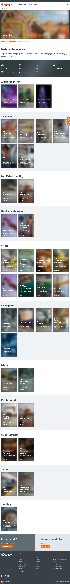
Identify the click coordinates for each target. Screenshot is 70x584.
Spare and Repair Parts (57, 570)
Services (30, 4)
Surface (8, 383)
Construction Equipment (57, 566)
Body (23, 135)
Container (6, 417)
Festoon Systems (21, 557)
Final (25, 160)
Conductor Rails (21, 556)
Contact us (45, 546)
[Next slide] (4, 41)
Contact (48, 1)
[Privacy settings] (2, 582)
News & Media (56, 1)
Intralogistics (38, 559)
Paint (41, 135)
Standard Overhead (9, 261)
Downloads (67, 1)
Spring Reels (20, 561)
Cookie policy (56, 581)
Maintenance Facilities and (24, 489)
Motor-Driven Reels (21, 563)
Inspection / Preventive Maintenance (59, 559)
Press (7, 133)
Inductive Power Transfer (22, 564)
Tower (59, 289)
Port (59, 68)
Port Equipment (38, 557)
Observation (43, 100)
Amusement (9, 100)
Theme (24, 100)
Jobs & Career (62, 1)
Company (35, 4)
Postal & (25, 322)
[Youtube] (8, 576)
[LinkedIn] (5, 576)
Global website (61, 581)
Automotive (38, 561)
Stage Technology (39, 563)
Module (60, 133)
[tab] (7, 41)
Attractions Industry (39, 564)
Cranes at (60, 261)
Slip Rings (20, 559)
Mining (37, 568)
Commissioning (55, 557)
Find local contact (6, 546)
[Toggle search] (68, 4)
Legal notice (66, 581)
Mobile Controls (21, 571)
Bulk (8, 194)
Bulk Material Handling (39, 570)
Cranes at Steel (42, 261)
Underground (24, 382)
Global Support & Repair (57, 563)
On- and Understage (24, 451)
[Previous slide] (2, 41)
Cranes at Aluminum (24, 262)
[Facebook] (2, 576)
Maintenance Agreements (57, 568)
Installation (54, 556)
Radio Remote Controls (22, 570)
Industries (25, 4)
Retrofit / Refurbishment (57, 564)
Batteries (20, 568)
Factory (58, 321)
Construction (61, 65)
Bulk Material (44, 65)
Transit (8, 490)
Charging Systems (21, 566)
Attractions (9, 65)
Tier (5, 160)
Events (52, 1)
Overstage (6, 452)
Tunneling (37, 566)
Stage (8, 72)
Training (54, 561)
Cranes (37, 556)
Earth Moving (24, 227)
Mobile (8, 231)
